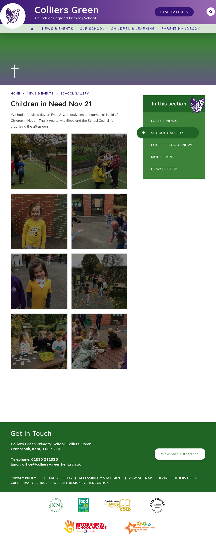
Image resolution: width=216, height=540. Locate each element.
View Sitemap (140, 478)
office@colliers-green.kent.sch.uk (51, 464)
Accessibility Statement (100, 478)
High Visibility (60, 478)
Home (15, 93)
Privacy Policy (23, 478)
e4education (98, 483)
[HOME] (33, 28)
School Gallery (75, 93)
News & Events (40, 93)
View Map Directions (180, 454)
